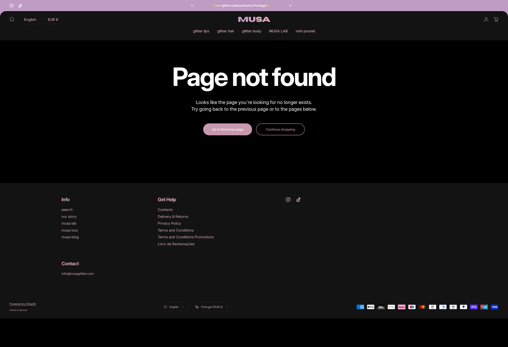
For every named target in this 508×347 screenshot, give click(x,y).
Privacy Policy (169, 223)
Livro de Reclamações (176, 244)
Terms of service (18, 310)
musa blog (70, 237)
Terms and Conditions (176, 230)
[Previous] (192, 5)
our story (69, 216)
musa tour (70, 230)
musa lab (69, 223)
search (67, 210)
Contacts (165, 210)
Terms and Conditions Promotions (186, 237)
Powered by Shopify (23, 304)
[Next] (290, 5)
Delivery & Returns (173, 216)
